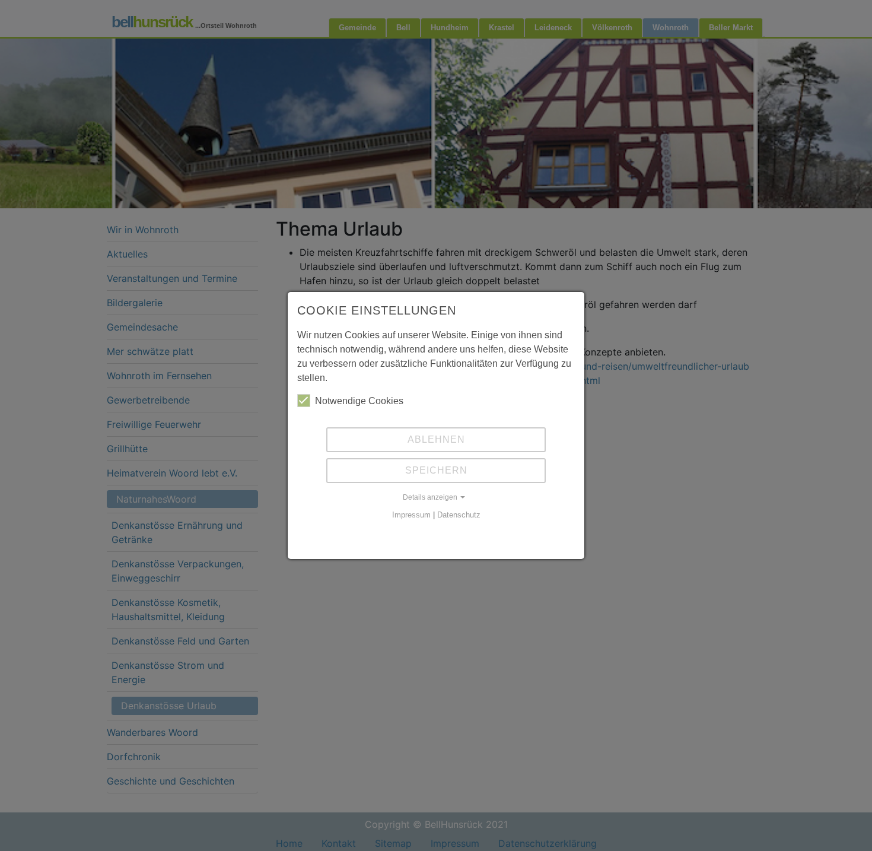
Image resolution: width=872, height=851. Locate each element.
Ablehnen (436, 439)
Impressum (411, 514)
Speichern (436, 470)
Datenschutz (458, 514)
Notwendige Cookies (359, 401)
